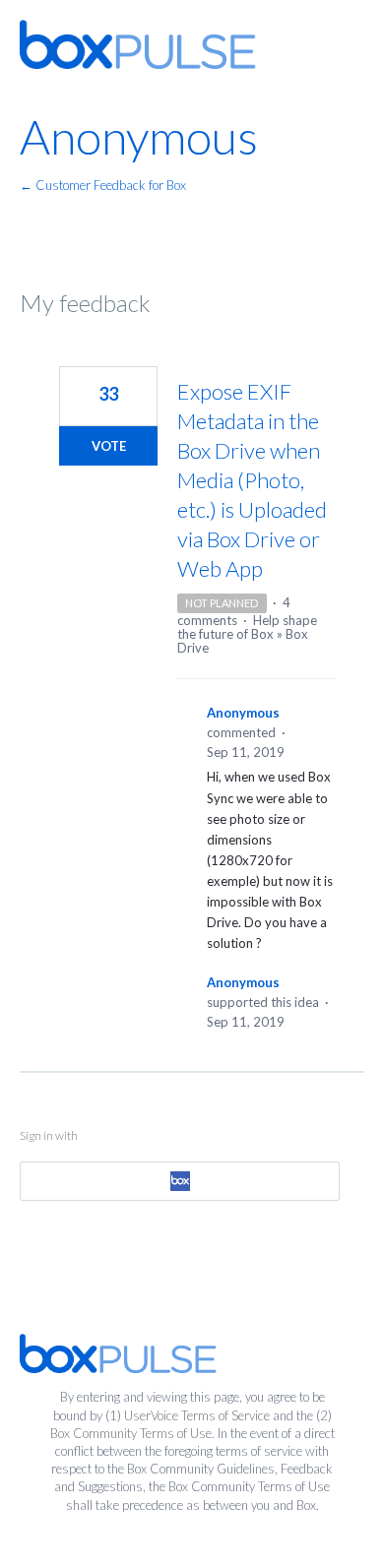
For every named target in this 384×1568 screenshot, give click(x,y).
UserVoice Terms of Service (197, 1415)
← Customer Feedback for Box (103, 185)
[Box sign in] (180, 1181)
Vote (109, 446)
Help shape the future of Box (247, 627)
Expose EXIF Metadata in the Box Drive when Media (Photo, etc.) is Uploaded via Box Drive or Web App (252, 480)
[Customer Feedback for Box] (138, 44)
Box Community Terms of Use (131, 1433)
